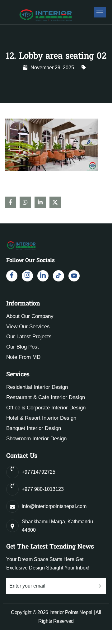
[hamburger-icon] (100, 12)
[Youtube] (74, 275)
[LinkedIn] (43, 275)
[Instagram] (27, 275)
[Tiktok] (58, 275)
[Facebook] (11, 275)
